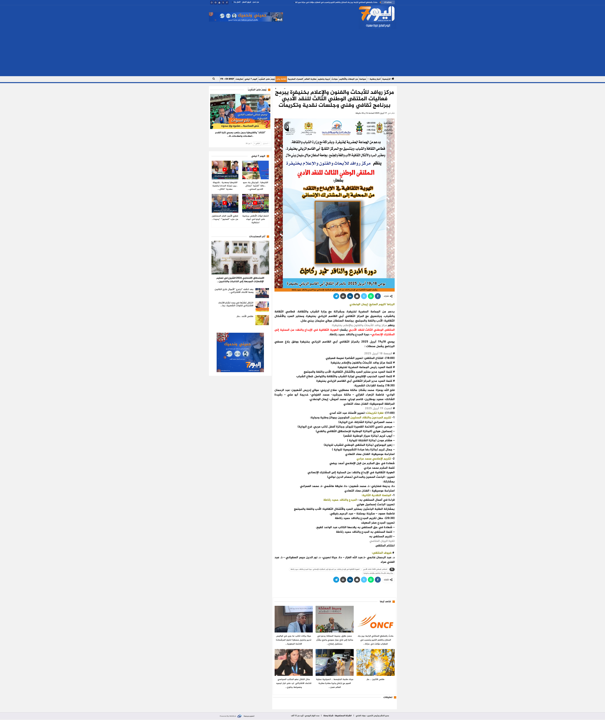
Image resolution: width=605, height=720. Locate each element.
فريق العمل (246, 2)
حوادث (334, 79)
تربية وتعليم (324, 79)
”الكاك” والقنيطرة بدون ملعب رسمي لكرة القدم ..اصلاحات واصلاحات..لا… (240, 134)
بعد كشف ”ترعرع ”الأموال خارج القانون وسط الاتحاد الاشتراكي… (234, 290)
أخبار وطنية (375, 79)
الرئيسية (386, 79)
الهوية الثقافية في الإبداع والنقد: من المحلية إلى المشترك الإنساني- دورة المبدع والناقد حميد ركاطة (325, 569)
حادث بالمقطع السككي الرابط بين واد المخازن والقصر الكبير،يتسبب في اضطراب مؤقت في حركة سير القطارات (334, 2)
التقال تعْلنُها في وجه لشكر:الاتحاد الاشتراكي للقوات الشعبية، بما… (235, 304)
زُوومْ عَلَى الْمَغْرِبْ (267, 79)
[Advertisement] (302, 52)
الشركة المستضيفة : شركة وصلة (337, 715)
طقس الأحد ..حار (245, 316)
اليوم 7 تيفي (251, 79)
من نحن (256, 2)
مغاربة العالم (310, 79)
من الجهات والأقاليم (348, 79)
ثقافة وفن (281, 79)
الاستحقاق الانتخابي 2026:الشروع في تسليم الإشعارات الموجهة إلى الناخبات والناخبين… (240, 280)
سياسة (362, 79)
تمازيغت (239, 79)
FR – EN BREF (227, 79)
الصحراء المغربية (295, 79)
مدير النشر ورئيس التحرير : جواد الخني (372, 715)
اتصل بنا (237, 2)
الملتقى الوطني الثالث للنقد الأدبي (375, 569)
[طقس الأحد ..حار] (262, 320)
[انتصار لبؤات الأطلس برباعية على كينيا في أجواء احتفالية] (255, 203)
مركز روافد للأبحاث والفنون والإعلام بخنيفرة (378, 573)
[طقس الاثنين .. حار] (376, 662)
